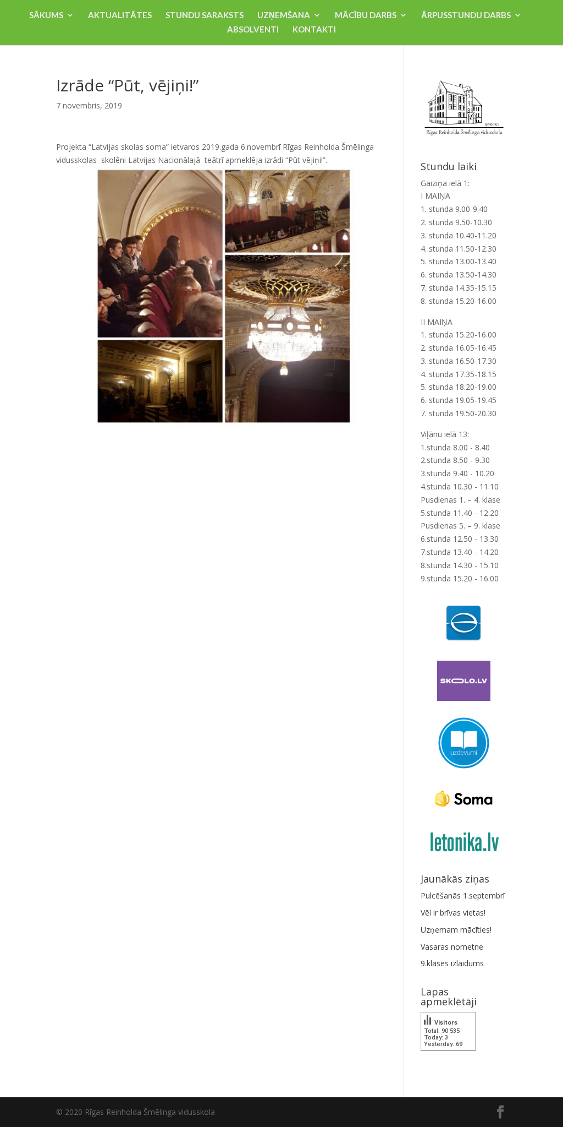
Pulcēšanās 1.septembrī (463, 895)
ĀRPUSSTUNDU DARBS (466, 15)
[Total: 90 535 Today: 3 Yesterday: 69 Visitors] (448, 1058)
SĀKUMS (46, 15)
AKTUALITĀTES (120, 15)
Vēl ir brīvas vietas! (453, 912)
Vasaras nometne (452, 946)
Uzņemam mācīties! (456, 929)
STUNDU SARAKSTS (204, 15)
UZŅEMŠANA (283, 15)
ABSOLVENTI (253, 29)
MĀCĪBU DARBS (365, 15)
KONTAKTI (314, 29)
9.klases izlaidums (452, 963)
